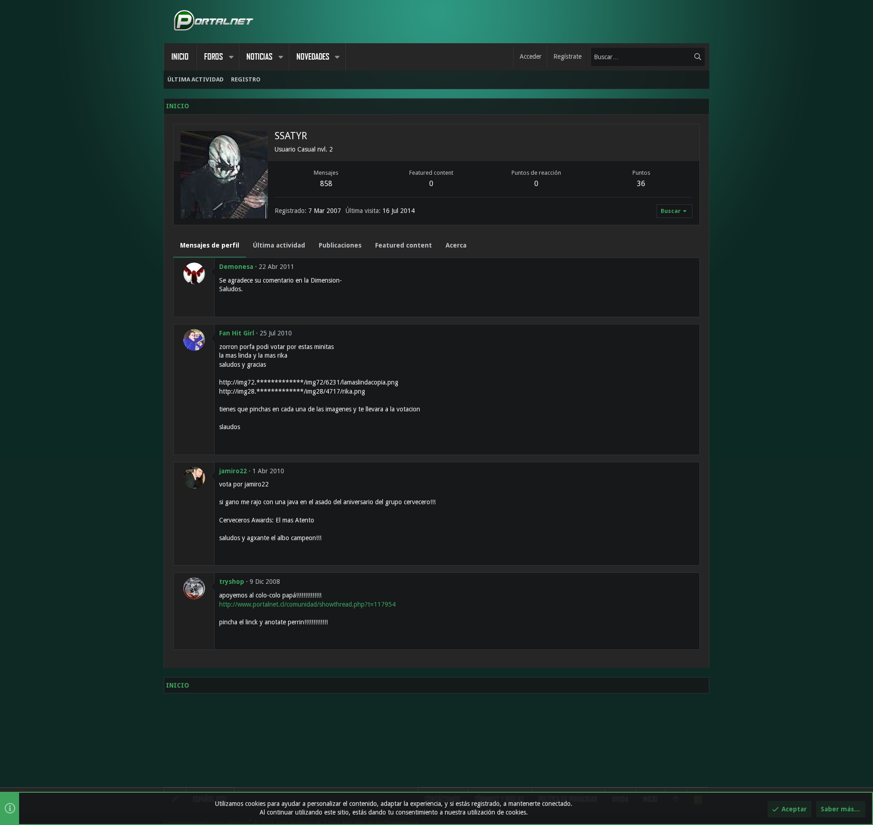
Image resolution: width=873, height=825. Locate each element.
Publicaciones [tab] (340, 245)
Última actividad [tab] (279, 245)
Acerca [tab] (456, 245)
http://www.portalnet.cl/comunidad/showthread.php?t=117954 (307, 604)
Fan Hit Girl (236, 333)
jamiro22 (233, 471)
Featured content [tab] (403, 245)
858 (326, 183)
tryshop (231, 581)
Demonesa (236, 266)
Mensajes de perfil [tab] (209, 245)
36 (641, 183)
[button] (231, 57)
